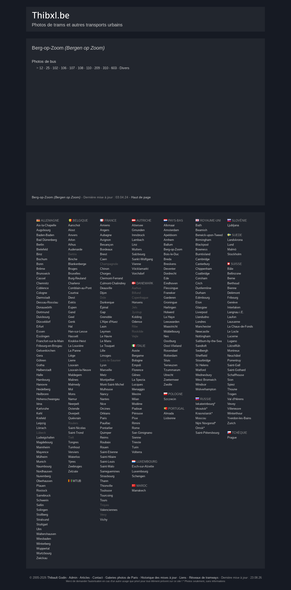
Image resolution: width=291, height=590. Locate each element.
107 (72, 68)
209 (97, 68)
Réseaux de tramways (203, 577)
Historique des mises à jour (159, 577)
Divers (124, 68)
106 (63, 68)
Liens (182, 577)
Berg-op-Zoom (68, 48)
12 (41, 68)
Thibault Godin (56, 577)
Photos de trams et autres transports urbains (77, 24)
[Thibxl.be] (51, 21)
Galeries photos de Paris (121, 577)
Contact (98, 577)
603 (114, 68)
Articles (85, 577)
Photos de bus (44, 61)
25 (48, 68)
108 (80, 68)
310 (105, 68)
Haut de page (141, 197)
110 (88, 68)
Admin (73, 577)
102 (55, 68)
